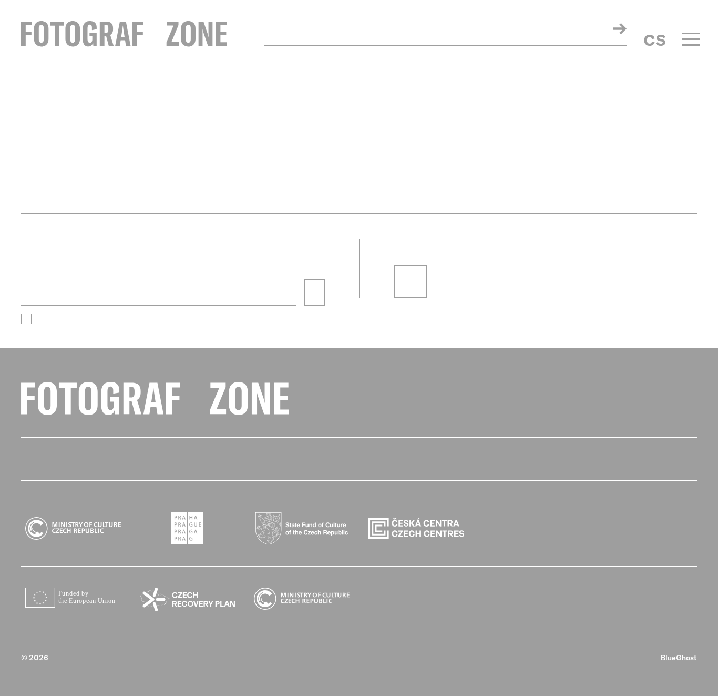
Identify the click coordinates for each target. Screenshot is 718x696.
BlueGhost (679, 657)
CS (654, 40)
